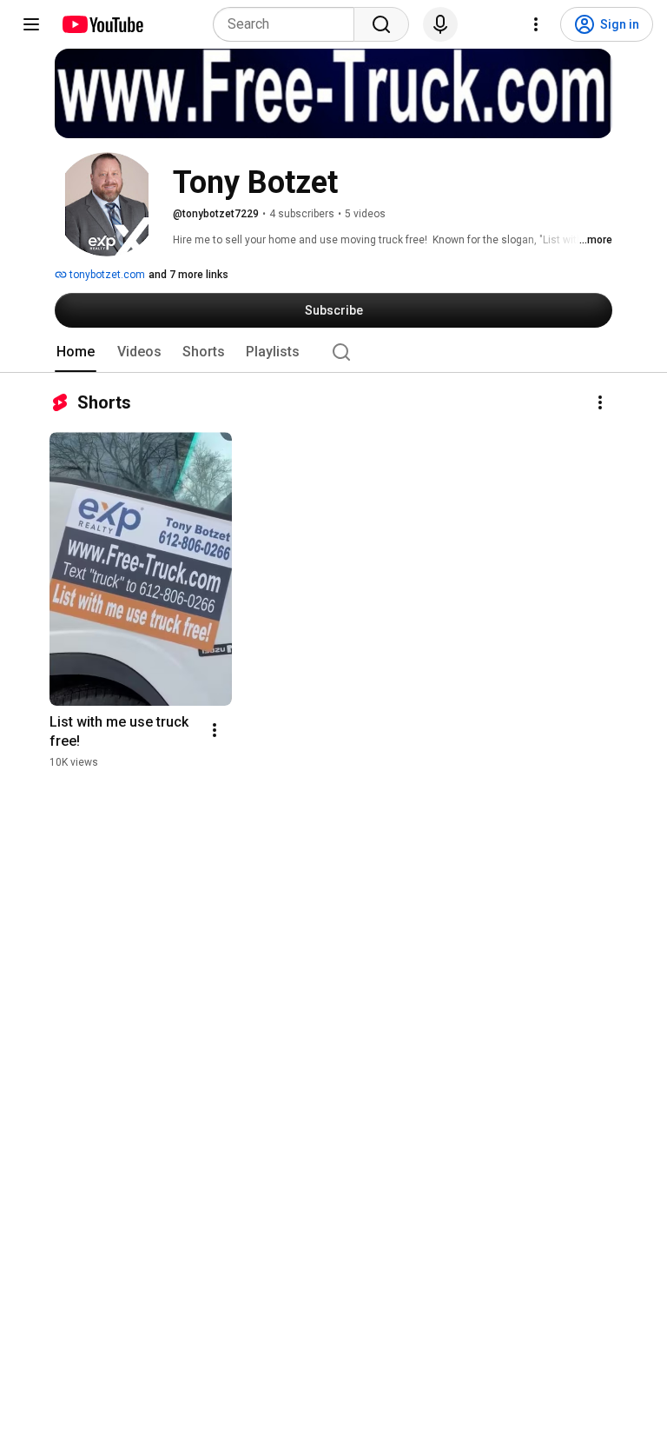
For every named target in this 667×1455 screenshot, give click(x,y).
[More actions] (600, 402)
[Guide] (31, 24)
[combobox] (289, 24)
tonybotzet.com (106, 275)
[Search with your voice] (440, 24)
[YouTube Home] (102, 24)
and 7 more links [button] (188, 275)
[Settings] (535, 24)
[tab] (75, 352)
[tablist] (333, 352)
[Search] (381, 24)
